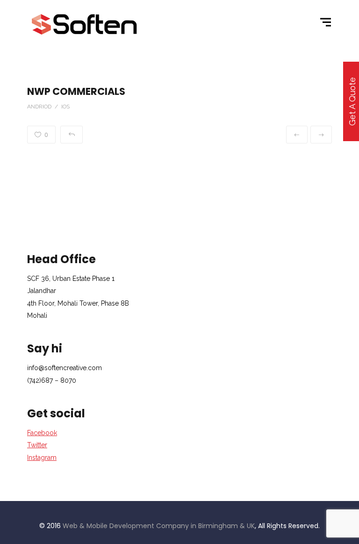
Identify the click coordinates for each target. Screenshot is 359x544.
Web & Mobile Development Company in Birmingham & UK (159, 525)
